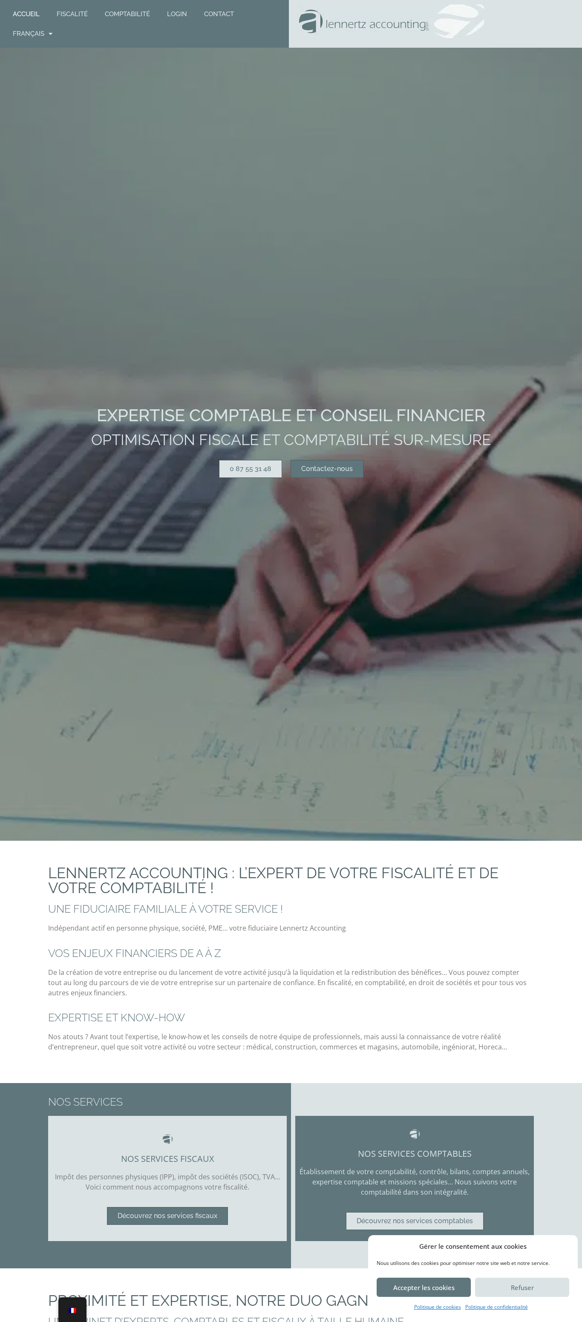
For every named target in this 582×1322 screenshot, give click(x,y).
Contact (219, 14)
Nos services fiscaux (167, 1158)
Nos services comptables (415, 1153)
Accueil (26, 14)
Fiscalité (72, 14)
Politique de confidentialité (496, 1307)
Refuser (522, 1287)
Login (177, 14)
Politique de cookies (437, 1307)
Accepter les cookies (424, 1287)
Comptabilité (127, 14)
